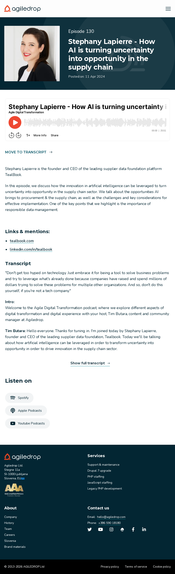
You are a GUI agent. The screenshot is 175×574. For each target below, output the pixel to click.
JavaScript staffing (100, 483)
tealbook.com (22, 240)
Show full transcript (87, 363)
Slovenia (10, 541)
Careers (9, 535)
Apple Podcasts (30, 410)
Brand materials (15, 547)
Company (10, 517)
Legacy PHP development (105, 489)
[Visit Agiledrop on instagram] (111, 529)
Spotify (23, 397)
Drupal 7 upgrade (99, 471)
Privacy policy (110, 567)
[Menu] (168, 8)
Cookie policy (162, 567)
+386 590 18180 (109, 523)
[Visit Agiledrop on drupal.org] (122, 529)
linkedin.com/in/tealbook (31, 249)
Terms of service (136, 567)
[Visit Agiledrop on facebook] (133, 529)
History (9, 523)
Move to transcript (26, 152)
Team (8, 529)
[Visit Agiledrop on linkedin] (144, 529)
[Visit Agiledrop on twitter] (89, 529)
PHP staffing (96, 477)
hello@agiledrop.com (111, 517)
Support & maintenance (104, 465)
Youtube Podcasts (31, 423)
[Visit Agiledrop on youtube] (100, 529)
